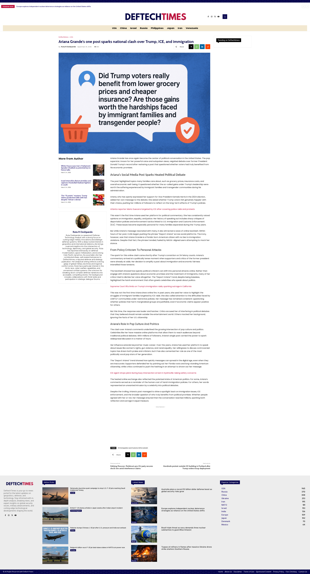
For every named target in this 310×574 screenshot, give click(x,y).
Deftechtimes (63, 37)
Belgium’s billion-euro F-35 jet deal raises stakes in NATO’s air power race (97, 547)
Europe (73, 550)
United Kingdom (76, 511)
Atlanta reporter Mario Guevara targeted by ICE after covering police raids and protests (152, 209)
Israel (72, 493)
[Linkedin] (202, 46)
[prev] (303, 6)
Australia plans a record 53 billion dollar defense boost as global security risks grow (186, 490)
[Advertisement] (160, 425)
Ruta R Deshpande (68, 47)
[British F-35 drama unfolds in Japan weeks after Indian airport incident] (55, 515)
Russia (134, 561)
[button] (225, 16)
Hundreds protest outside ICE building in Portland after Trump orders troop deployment (186, 467)
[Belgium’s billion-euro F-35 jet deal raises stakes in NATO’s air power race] (55, 555)
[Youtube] (218, 16)
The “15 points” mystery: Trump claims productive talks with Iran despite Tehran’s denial (74, 198)
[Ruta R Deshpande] (82, 221)
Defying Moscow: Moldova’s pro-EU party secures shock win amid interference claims (131, 467)
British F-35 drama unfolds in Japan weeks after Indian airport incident (96, 508)
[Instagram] (211, 16)
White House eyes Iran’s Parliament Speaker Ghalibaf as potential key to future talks (75, 168)
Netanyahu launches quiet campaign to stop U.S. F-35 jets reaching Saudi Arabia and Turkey (97, 489)
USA (71, 37)
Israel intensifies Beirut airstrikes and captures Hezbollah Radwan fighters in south (76, 183)
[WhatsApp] (196, 46)
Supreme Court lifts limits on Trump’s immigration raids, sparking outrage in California (150, 286)
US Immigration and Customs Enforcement (133, 448)
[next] (307, 6)
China (72, 530)
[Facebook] (208, 16)
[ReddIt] (207, 46)
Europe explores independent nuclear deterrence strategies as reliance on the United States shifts (183, 509)
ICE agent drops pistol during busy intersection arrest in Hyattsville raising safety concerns (153, 373)
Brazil (133, 541)
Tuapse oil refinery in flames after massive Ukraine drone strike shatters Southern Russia (186, 548)
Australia (134, 503)
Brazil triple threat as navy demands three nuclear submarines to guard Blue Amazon (48, 6)
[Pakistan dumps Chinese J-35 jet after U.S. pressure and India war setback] (55, 535)
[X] (215, 16)
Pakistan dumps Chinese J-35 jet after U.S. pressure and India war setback (98, 528)
